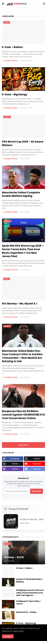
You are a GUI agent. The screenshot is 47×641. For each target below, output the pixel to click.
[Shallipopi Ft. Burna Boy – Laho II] (8, 604)
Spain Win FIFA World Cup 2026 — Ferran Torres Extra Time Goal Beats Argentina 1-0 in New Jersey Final (23, 251)
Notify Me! (36, 491)
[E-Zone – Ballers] (8, 571)
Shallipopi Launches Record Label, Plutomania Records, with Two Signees (30, 593)
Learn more (18, 631)
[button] (3, 4)
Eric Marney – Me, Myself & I (19, 303)
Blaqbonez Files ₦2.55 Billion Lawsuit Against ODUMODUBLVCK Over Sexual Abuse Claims (23, 415)
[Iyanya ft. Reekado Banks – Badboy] (8, 582)
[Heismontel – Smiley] (8, 615)
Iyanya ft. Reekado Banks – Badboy (29, 580)
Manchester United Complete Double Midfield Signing (21, 194)
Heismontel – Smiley (26, 612)
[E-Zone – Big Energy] (23, 79)
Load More (23, 445)
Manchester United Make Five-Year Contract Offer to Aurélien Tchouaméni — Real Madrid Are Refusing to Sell (22, 356)
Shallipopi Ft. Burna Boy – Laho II (28, 602)
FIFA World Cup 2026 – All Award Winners (22, 143)
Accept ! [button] (8, 636)
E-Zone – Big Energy (14, 94)
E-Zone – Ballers (12, 47)
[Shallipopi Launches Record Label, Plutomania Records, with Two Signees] (8, 593)
